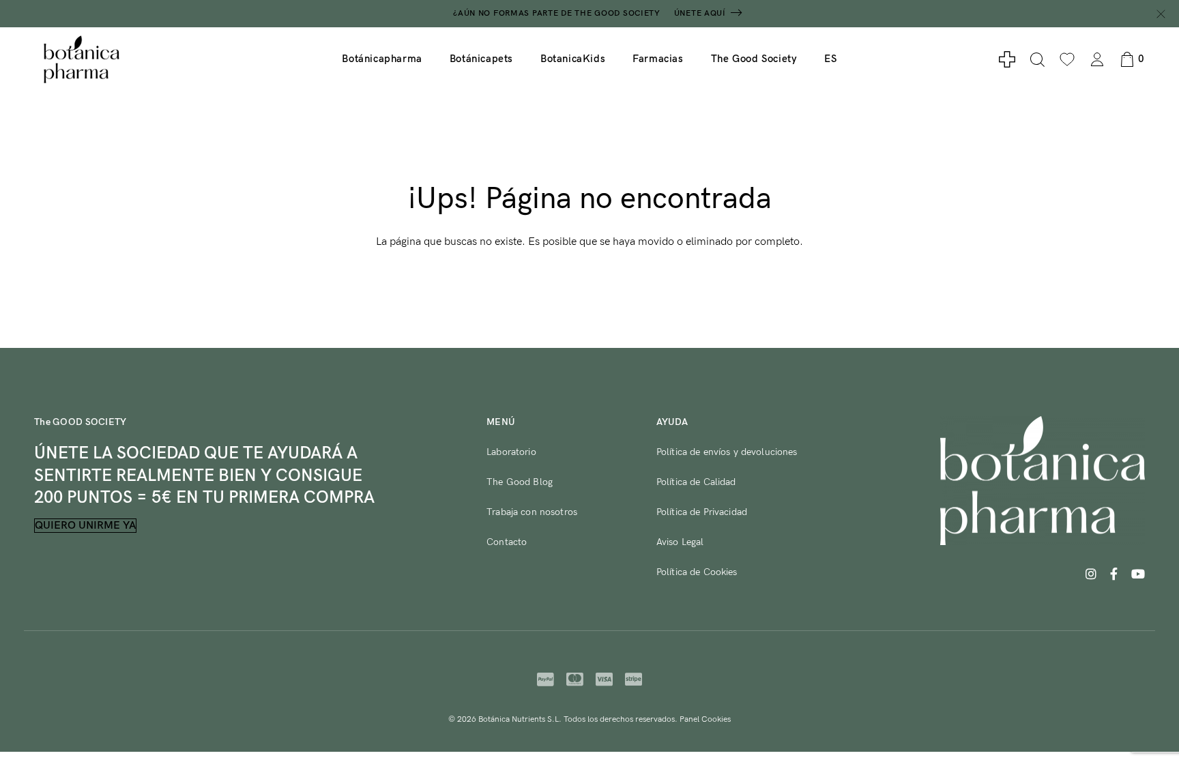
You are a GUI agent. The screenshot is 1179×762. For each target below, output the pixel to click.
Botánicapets (481, 59)
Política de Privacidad (701, 512)
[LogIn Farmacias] (1007, 59)
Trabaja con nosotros (531, 512)
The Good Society (754, 59)
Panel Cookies (705, 719)
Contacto (506, 542)
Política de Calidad (696, 482)
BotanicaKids (572, 59)
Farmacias (657, 59)
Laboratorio (511, 452)
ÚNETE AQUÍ (700, 13)
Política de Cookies (697, 572)
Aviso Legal (680, 542)
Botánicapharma (382, 59)
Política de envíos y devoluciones (727, 452)
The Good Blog (519, 482)
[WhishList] (1067, 59)
